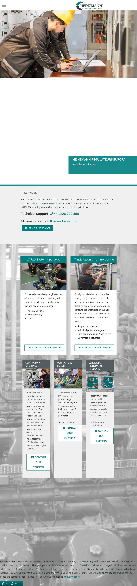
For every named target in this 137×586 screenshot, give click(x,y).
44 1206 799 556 (66, 214)
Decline (17, 583)
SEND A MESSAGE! (38, 228)
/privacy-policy (72, 577)
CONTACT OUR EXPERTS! (46, 347)
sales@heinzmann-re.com (65, 221)
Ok (6, 583)
